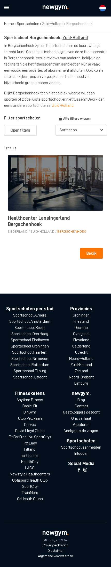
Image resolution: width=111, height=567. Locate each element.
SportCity (30, 486)
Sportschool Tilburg (30, 371)
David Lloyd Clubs (30, 431)
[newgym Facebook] (79, 470)
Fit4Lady (30, 443)
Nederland (18, 231)
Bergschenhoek (71, 231)
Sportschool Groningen (30, 346)
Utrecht (81, 352)
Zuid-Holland (53, 24)
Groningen (81, 315)
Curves (30, 425)
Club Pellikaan (30, 418)
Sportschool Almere (29, 315)
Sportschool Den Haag (29, 334)
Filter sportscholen (22, 118)
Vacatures (81, 425)
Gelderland (81, 346)
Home (9, 24)
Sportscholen (28, 24)
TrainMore (30, 493)
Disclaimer (55, 550)
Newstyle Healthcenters (30, 474)
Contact (81, 406)
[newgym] (55, 7)
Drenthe (81, 328)
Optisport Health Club (30, 480)
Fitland (29, 449)
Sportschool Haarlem (29, 352)
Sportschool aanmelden (81, 447)
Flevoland (81, 340)
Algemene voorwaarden (55, 556)
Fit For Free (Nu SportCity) (30, 437)
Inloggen (81, 453)
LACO (30, 468)
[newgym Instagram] (85, 470)
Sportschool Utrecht (30, 377)
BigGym (29, 412)
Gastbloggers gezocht (81, 412)
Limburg (81, 383)
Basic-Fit (29, 406)
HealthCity (29, 462)
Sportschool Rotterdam (29, 365)
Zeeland (81, 371)
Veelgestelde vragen (81, 431)
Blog (81, 400)
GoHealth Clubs (30, 499)
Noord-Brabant (81, 377)
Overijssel (81, 334)
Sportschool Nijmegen (29, 359)
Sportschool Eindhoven (30, 340)
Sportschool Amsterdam (29, 321)
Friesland (81, 321)
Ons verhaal (81, 418)
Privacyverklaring (55, 545)
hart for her (30, 455)
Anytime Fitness (30, 400)
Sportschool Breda (29, 328)
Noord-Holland (81, 359)
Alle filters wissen (77, 118)
